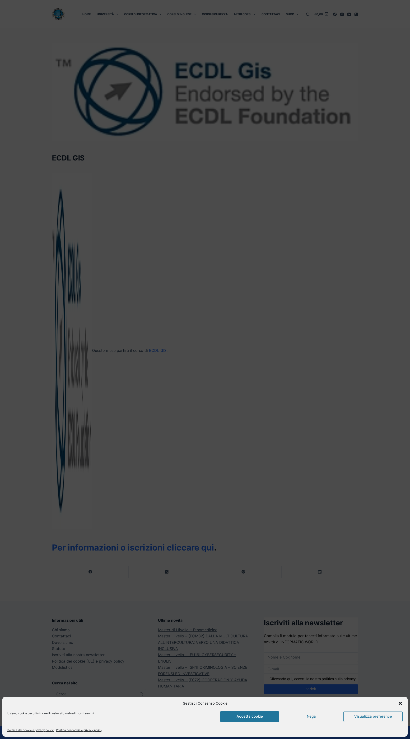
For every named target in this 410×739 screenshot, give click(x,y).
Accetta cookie (250, 716)
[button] (400, 703)
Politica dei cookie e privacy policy (30, 730)
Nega (311, 716)
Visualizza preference (373, 716)
